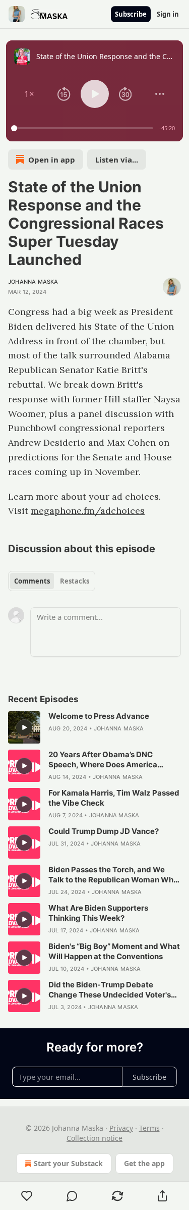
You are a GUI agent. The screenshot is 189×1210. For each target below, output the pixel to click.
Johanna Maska (33, 281)
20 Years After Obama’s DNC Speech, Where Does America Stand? (102, 760)
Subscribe (131, 14)
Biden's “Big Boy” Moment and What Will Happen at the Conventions (114, 951)
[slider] (83, 128)
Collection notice (94, 1138)
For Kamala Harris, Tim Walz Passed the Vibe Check (113, 798)
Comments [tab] (32, 581)
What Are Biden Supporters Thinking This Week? (98, 913)
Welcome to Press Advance (98, 716)
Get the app (144, 1163)
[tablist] (51, 581)
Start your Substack (68, 1163)
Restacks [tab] (74, 581)
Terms (149, 1128)
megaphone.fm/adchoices (88, 510)
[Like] (27, 1196)
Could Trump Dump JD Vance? (103, 831)
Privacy (121, 1128)
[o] (24, 727)
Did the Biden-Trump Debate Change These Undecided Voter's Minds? (109, 990)
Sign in (168, 14)
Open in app (51, 159)
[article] (94, 727)
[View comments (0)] (72, 1196)
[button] (29, 94)
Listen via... (116, 159)
